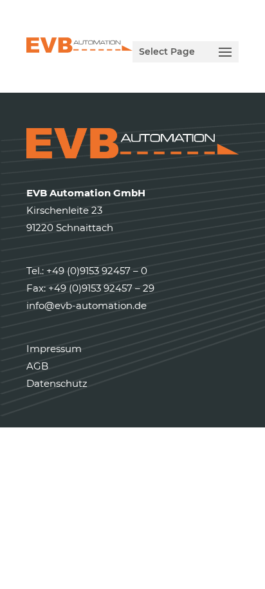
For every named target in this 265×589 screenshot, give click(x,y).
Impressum (54, 348)
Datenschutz (56, 383)
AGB (37, 366)
